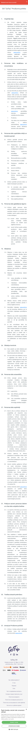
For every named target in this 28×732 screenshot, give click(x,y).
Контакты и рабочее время (14, 705)
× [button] (26, 709)
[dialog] (14, 720)
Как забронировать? (14, 680)
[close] (26, 2)
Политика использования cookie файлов (14, 702)
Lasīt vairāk (11, 719)
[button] (14, 729)
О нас (14, 683)
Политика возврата (14, 697)
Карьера (14, 685)
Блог (14, 688)
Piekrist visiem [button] (14, 722)
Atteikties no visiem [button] (14, 726)
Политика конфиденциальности (14, 700)
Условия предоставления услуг (14, 694)
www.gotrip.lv (17, 52)
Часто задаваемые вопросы (14, 691)
